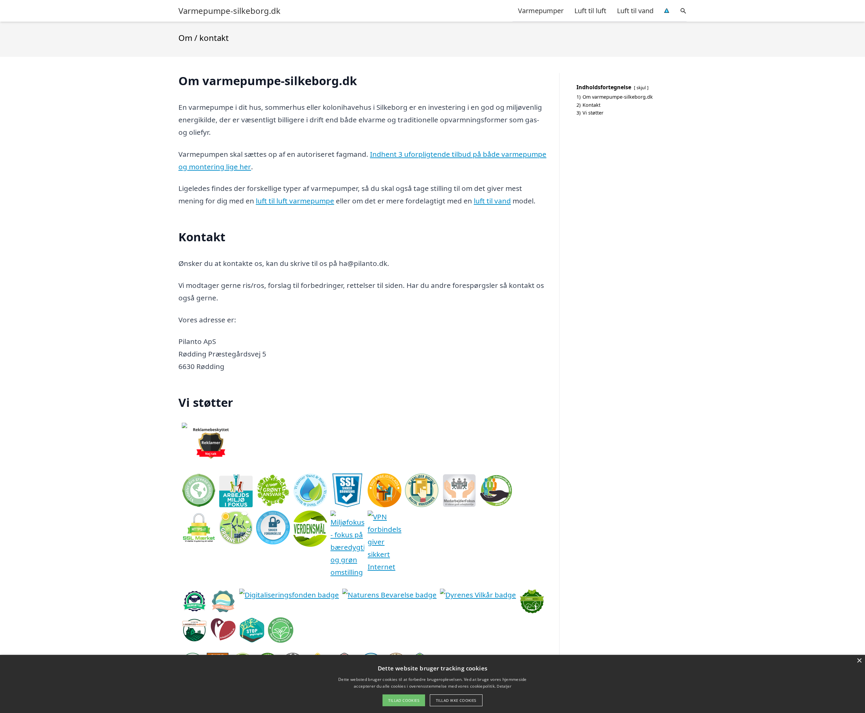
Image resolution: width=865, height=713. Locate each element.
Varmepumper (541, 10)
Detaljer (504, 686)
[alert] (432, 684)
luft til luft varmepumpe (295, 200)
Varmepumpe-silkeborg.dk (229, 10)
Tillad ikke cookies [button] (456, 700)
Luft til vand (635, 10)
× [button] (859, 660)
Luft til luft (590, 10)
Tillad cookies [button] (403, 700)
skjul (641, 87)
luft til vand (492, 200)
